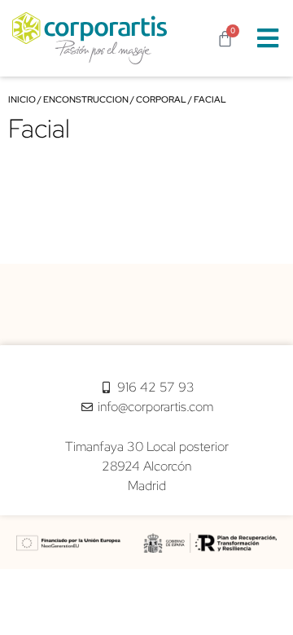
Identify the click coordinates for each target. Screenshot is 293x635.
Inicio (22, 99)
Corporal (161, 99)
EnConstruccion (86, 99)
